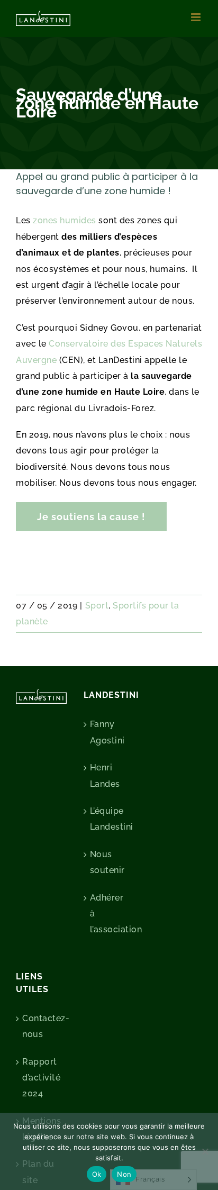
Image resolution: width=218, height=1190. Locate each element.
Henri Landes (105, 775)
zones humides (64, 220)
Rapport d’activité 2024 (41, 1078)
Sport (97, 606)
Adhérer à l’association (109, 914)
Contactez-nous (41, 1026)
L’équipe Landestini (109, 819)
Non (124, 1174)
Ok (97, 1174)
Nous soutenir (107, 862)
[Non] (204, 1151)
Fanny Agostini (107, 732)
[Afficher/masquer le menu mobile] (197, 17)
